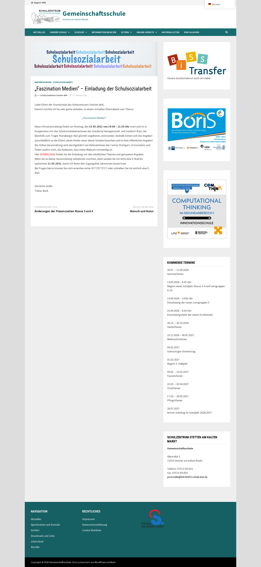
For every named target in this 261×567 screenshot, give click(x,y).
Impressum (88, 519)
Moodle (35, 547)
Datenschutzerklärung (94, 524)
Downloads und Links (43, 536)
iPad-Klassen (191, 32)
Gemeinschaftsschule (94, 13)
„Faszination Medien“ (94, 118)
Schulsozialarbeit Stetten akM (53, 95)
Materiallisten (170, 32)
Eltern (125, 32)
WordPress (100, 562)
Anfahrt (35, 530)
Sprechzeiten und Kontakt (45, 524)
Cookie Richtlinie (91, 530)
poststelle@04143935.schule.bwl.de (187, 477)
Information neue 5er (104, 32)
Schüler (79, 32)
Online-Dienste (145, 32)
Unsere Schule (58, 32)
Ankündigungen (43, 82)
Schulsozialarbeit (63, 82)
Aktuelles (39, 32)
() (48, 154)
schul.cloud (37, 541)
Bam (113, 562)
